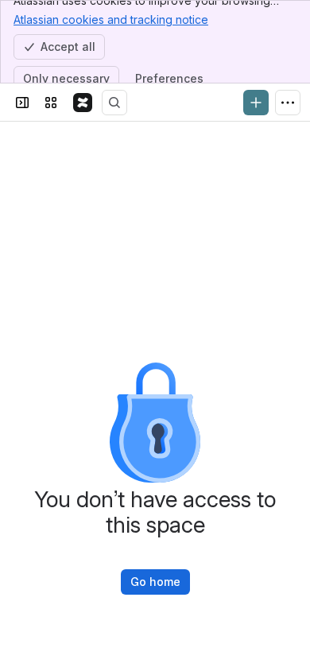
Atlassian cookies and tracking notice (111, 19)
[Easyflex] (82, 102)
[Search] (114, 102)
